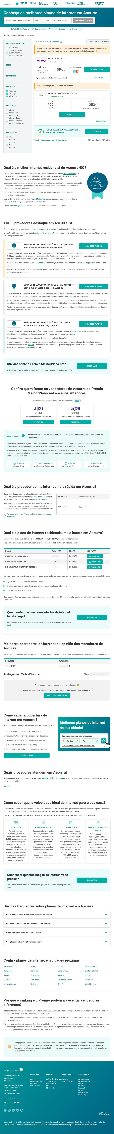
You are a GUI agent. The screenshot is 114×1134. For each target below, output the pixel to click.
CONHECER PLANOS (93, 246)
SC (26, 35)
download (82, 263)
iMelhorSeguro (83, 1094)
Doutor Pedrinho (91, 971)
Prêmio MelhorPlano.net (20, 29)
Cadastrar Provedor (99, 3)
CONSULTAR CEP (26, 755)
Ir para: (6, 29)
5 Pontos (12, 147)
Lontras (7, 980)
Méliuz (80, 1083)
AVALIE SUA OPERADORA (57, 695)
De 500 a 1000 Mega (16, 53)
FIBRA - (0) (12, 91)
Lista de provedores (75, 29)
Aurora (60, 966)
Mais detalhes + (99, 78)
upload (90, 263)
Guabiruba (35, 975)
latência (31, 345)
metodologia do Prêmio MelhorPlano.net (44, 233)
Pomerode (35, 980)
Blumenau (8, 971)
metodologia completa (19, 206)
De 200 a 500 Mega (15, 50)
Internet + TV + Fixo (15, 121)
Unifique (61, 778)
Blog (47, 1086)
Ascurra (31, 35)
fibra (41, 263)
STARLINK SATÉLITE (48, 778)
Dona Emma (63, 971)
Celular (33, 3)
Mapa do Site (50, 1088)
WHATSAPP (96, 556)
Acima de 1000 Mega (16, 55)
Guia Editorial (35, 1086)
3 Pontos (12, 142)
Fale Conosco (51, 1083)
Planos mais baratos (57, 29)
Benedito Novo (91, 966)
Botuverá (34, 971)
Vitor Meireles (90, 984)
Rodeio (33, 984)
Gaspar (6, 975)
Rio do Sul (89, 980)
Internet (23, 3)
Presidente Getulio (65, 980)
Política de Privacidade (54, 1079)
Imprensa (33, 1083)
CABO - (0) (12, 94)
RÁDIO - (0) (13, 96)
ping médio (74, 331)
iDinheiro (81, 1090)
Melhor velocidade (39, 29)
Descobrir (92, 880)
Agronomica (8, 966)
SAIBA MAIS (92, 366)
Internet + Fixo (14, 115)
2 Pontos (12, 139)
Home (6, 35)
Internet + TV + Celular (16, 123)
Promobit (81, 1088)
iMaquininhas (83, 1092)
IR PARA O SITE (97, 69)
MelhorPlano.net (69, 174)
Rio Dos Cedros (10, 984)
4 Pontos (12, 145)
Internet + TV (13, 113)
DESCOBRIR (96, 131)
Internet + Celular (15, 118)
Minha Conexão (83, 1079)
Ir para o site (72, 115)
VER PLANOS (38, 422)
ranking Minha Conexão (38, 499)
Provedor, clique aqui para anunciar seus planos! (50, 140)
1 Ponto (11, 137)
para (52, 42)
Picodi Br (81, 1086)
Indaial (87, 975)
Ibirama (61, 975)
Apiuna (33, 966)
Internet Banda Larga (16, 35)
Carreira (65, 1079)
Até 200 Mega (13, 47)
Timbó (60, 984)
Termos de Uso (51, 1081)
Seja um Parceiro (68, 1081)
